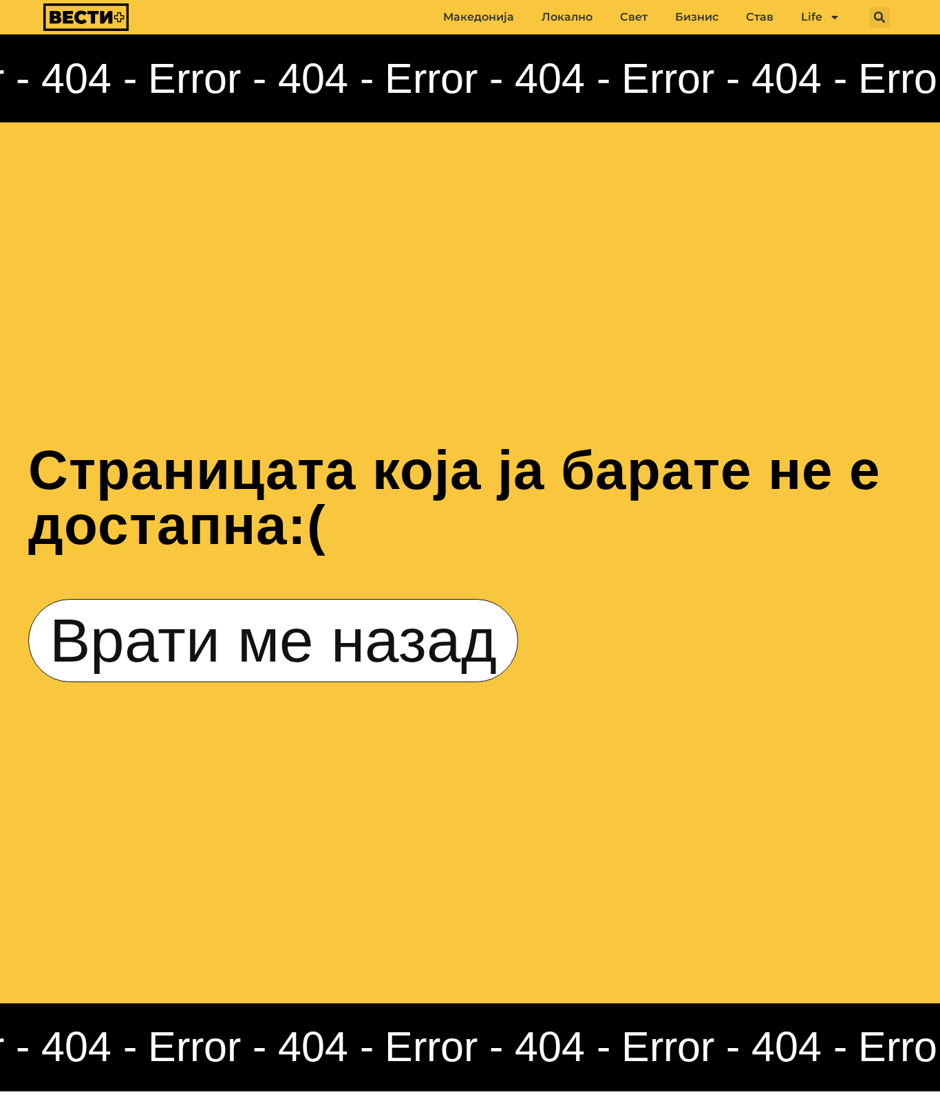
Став (759, 16)
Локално (567, 16)
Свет (634, 16)
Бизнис (696, 16)
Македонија (478, 16)
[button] (879, 17)
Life (811, 16)
